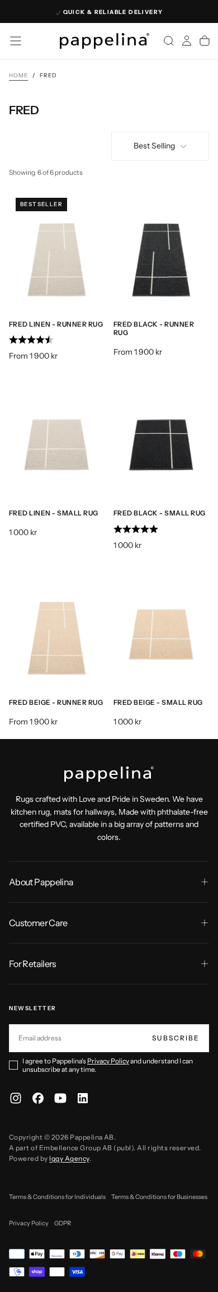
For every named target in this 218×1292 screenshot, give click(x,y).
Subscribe (176, 1038)
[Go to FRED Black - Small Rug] (161, 440)
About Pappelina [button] (41, 881)
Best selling (154, 146)
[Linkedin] (82, 1098)
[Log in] (186, 41)
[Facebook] (38, 1098)
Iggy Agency (69, 1158)
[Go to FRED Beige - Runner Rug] (57, 629)
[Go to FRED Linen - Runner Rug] (57, 251)
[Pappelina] (109, 774)
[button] (15, 41)
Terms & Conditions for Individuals (57, 1197)
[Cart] (204, 41)
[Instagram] (15, 1098)
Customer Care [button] (38, 922)
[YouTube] (60, 1098)
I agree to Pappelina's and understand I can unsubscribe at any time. (107, 1065)
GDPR (62, 1223)
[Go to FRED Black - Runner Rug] (161, 251)
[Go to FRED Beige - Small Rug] (161, 629)
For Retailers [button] (32, 963)
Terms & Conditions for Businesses (159, 1197)
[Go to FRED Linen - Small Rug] (57, 440)
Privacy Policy (108, 1061)
